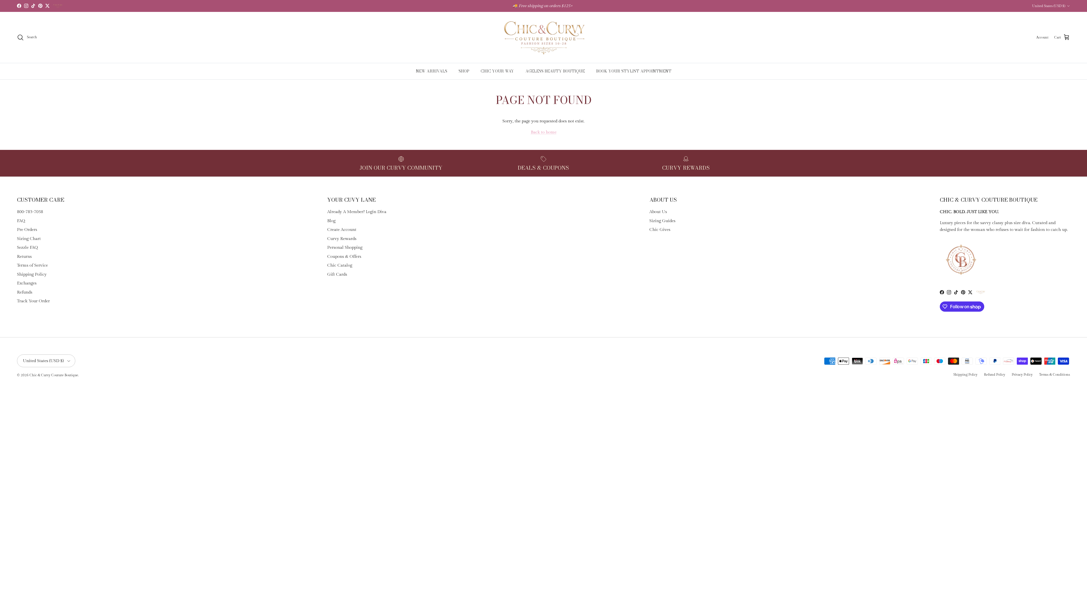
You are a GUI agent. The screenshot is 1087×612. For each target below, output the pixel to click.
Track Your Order (33, 301)
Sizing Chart (29, 238)
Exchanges (27, 283)
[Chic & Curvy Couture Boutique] (543, 37)
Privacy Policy (1022, 375)
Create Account (341, 229)
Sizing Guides (662, 220)
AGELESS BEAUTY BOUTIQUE (555, 71)
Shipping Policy (32, 274)
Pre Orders (27, 229)
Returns (24, 256)
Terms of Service (32, 265)
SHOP (464, 71)
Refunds (24, 292)
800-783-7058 (30, 211)
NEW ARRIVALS (431, 71)
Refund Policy (994, 375)
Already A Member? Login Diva (356, 211)
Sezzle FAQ (27, 247)
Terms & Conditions (1054, 375)
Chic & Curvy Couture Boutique (53, 375)
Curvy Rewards (341, 238)
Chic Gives (659, 229)
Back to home (544, 132)
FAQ (21, 220)
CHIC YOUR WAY (497, 71)
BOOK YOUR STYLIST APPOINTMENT (633, 71)
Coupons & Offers (344, 256)
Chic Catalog (339, 265)
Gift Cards (337, 274)
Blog (331, 220)
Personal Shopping (344, 247)
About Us (658, 211)
